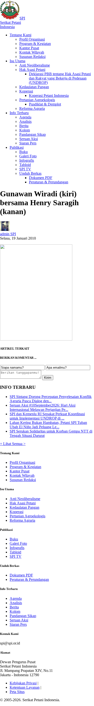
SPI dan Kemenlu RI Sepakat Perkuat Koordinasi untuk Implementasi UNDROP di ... (47, 416)
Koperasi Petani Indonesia (49, 95)
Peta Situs (17, 692)
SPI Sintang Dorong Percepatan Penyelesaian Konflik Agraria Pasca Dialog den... (51, 399)
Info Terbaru (19, 113)
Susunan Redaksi (32, 57)
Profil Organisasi (32, 39)
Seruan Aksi (28, 139)
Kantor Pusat (29, 48)
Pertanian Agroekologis (37, 100)
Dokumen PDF (40, 178)
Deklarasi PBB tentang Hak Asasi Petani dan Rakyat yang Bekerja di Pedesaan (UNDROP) (60, 78)
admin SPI (8, 234)
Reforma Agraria (32, 108)
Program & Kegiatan (35, 44)
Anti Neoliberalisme (34, 65)
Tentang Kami (20, 35)
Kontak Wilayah (31, 52)
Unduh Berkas (30, 173)
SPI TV (25, 169)
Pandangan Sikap (32, 134)
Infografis (26, 160)
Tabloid (25, 165)
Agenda (25, 117)
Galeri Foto (28, 156)
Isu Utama (17, 61)
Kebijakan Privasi (23, 683)
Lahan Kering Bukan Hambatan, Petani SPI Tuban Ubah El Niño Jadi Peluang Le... (48, 425)
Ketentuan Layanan (25, 687)
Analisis (25, 121)
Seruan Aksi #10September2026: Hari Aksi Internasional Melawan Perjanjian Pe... (42, 407)
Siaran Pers (27, 143)
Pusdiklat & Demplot (45, 104)
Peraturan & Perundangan (48, 182)
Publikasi (17, 147)
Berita (23, 126)
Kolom (24, 130)
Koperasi (26, 91)
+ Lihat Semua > (13, 444)
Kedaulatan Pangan (34, 87)
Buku (23, 152)
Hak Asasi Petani (32, 70)
